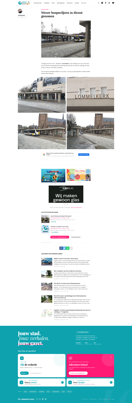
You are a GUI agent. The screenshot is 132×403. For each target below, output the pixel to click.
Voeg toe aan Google (83, 154)
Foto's (53, 3)
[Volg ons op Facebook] (105, 3)
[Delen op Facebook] (61, 248)
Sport (63, 391)
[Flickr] (45, 399)
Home (25, 391)
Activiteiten (46, 3)
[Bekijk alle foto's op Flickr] (102, 3)
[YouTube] (43, 399)
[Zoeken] (99, 3)
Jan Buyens (21, 15)
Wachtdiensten (61, 3)
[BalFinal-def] (79, 175)
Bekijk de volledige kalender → (60, 237)
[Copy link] (71, 248)
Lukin (113, 399)
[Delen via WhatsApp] (67, 248)
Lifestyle (77, 3)
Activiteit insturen (75, 237)
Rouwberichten (38, 3)
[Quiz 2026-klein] (53, 175)
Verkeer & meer (44, 9)
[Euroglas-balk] (66, 194)
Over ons (83, 3)
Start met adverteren (76, 207)
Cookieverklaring (93, 399)
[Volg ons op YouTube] (113, 3)
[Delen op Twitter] (64, 248)
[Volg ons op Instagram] (109, 3)
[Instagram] (40, 399)
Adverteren (70, 3)
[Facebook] (37, 399)
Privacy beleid (85, 399)
